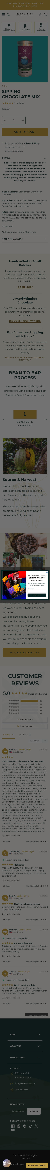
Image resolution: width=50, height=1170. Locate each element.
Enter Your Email (30, 588)
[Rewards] (7, 1163)
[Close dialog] (47, 572)
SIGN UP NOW (37, 595)
